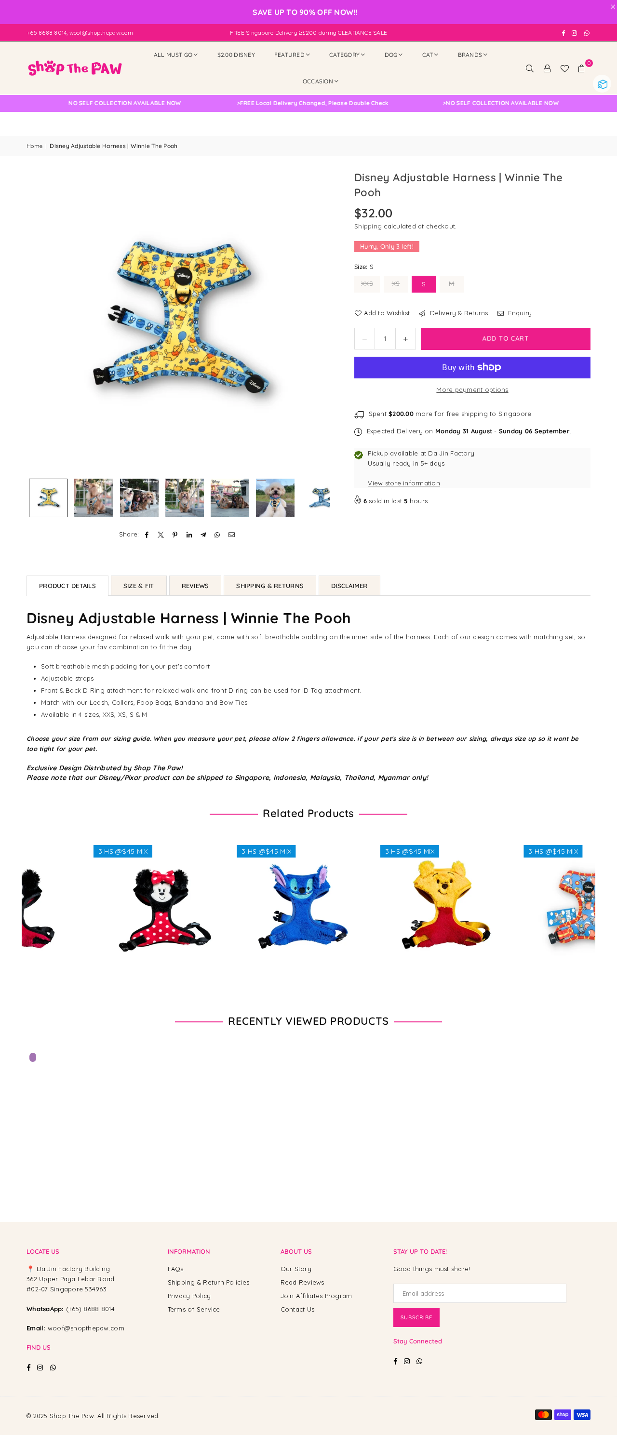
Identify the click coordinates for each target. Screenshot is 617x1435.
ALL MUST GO (173, 54)
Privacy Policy (189, 1296)
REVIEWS (195, 586)
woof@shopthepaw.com (86, 1328)
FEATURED (289, 54)
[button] (581, 68)
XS (396, 283)
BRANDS (470, 54)
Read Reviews (302, 1282)
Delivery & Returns (458, 313)
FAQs (176, 1269)
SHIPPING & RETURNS (270, 586)
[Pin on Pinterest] (175, 534)
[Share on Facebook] (147, 534)
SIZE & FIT (138, 586)
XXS (367, 283)
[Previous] (39, 321)
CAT (427, 54)
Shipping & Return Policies (209, 1282)
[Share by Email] (231, 534)
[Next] (316, 321)
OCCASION (318, 81)
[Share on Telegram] (203, 534)
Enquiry (519, 313)
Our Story (296, 1269)
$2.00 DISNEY (236, 54)
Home (34, 145)
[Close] (158, 1387)
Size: (364, 266)
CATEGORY (344, 54)
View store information (404, 483)
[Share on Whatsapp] (217, 534)
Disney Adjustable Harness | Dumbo (524, 896)
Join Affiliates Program (316, 1296)
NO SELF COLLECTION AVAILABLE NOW (264, 103)
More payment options (472, 389)
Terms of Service (194, 1309)
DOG (391, 54)
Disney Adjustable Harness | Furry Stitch (236, 896)
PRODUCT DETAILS (67, 586)
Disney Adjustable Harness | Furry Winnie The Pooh (106, 1405)
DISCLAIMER (349, 586)
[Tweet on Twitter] (161, 534)
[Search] (529, 68)
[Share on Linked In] (189, 534)
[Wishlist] (564, 68)
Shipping (368, 226)
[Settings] (547, 68)
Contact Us (298, 1309)
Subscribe (416, 1317)
